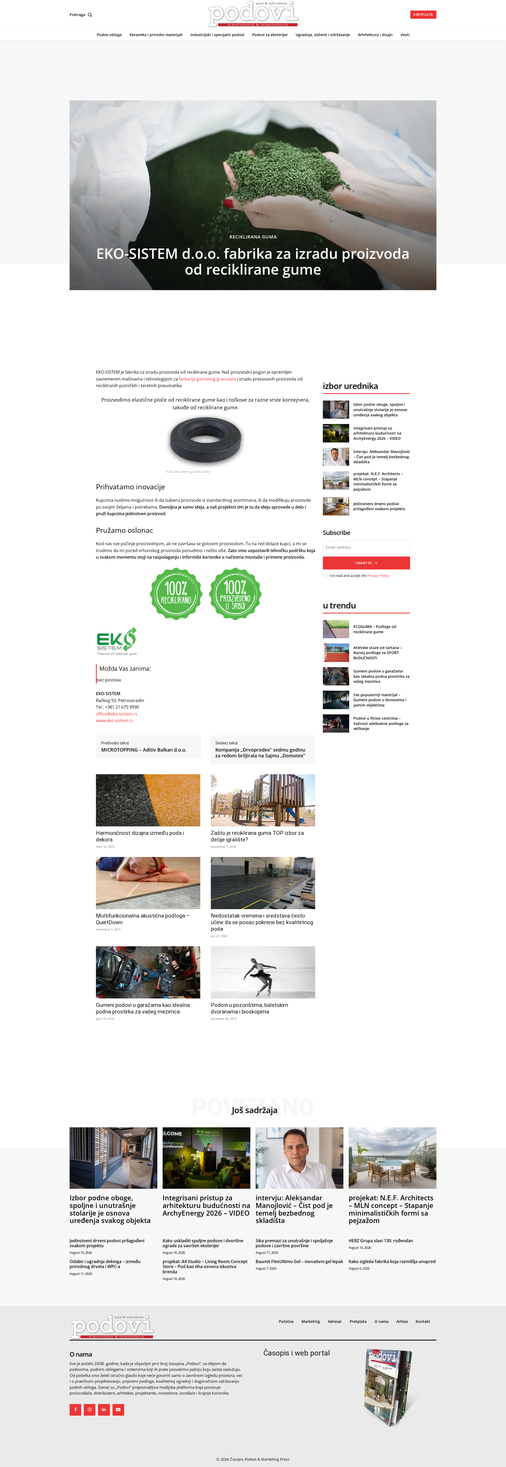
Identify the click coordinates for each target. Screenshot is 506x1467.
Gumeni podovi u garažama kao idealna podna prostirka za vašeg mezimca (143, 1008)
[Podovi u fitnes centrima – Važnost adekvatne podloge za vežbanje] (336, 723)
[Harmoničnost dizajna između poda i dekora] (148, 800)
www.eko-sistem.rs (114, 720)
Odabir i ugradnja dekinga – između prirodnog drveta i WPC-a (105, 1264)
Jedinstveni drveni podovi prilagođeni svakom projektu (379, 506)
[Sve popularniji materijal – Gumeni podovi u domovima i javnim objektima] (336, 700)
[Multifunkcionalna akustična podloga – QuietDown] (148, 883)
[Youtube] (118, 1410)
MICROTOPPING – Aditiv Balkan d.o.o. (144, 750)
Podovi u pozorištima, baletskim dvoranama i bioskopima (249, 1008)
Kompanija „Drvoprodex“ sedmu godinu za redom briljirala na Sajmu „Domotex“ (260, 752)
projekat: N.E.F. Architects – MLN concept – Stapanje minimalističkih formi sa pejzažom (378, 481)
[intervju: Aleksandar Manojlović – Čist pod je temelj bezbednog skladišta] (336, 457)
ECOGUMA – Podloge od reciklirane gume (374, 629)
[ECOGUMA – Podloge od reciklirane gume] (336, 629)
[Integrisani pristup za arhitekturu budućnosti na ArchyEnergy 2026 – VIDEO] (336, 433)
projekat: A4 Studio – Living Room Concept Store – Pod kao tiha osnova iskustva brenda (205, 1266)
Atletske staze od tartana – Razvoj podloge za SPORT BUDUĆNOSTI (377, 652)
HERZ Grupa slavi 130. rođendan (381, 1241)
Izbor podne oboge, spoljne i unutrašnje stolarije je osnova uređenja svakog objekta (380, 409)
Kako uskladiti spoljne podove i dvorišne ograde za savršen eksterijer (203, 1243)
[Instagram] (89, 1410)
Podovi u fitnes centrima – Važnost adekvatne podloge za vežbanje (380, 723)
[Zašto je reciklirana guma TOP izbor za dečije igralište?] (263, 800)
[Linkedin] (104, 1410)
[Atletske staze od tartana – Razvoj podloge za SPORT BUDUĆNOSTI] (336, 653)
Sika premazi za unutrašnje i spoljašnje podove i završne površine (294, 1243)
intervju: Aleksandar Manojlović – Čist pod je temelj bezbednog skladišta (381, 456)
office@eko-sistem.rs (116, 714)
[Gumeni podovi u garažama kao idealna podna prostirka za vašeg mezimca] (148, 972)
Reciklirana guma (253, 237)
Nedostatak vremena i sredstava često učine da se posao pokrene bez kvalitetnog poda (262, 922)
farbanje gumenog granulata (207, 379)
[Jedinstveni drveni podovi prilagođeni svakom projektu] (336, 506)
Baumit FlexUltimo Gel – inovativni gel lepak (299, 1261)
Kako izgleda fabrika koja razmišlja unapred (392, 1261)
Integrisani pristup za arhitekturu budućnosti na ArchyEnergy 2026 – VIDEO (377, 433)
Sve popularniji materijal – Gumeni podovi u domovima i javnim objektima (379, 700)
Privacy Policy (378, 575)
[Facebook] (75, 1410)
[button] (82, 14)
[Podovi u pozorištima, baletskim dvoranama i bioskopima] (263, 972)
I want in (363, 563)
